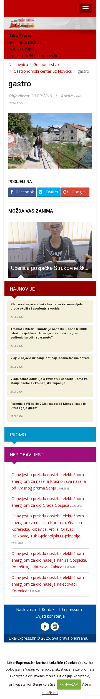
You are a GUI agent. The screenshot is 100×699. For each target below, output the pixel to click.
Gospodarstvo (46, 64)
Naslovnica (18, 64)
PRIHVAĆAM (69, 684)
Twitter (51, 191)
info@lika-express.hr (39, 55)
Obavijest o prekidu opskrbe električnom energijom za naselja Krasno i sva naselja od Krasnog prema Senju (48, 481)
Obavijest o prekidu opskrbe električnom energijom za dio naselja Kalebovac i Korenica (47, 584)
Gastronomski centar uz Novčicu (43, 71)
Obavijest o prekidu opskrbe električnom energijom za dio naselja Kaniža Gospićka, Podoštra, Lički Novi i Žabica (49, 560)
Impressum (72, 609)
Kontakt (49, 609)
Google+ (79, 191)
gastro (19, 83)
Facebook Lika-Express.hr (45, 626)
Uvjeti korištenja (50, 616)
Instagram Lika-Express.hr (55, 626)
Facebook (24, 191)
